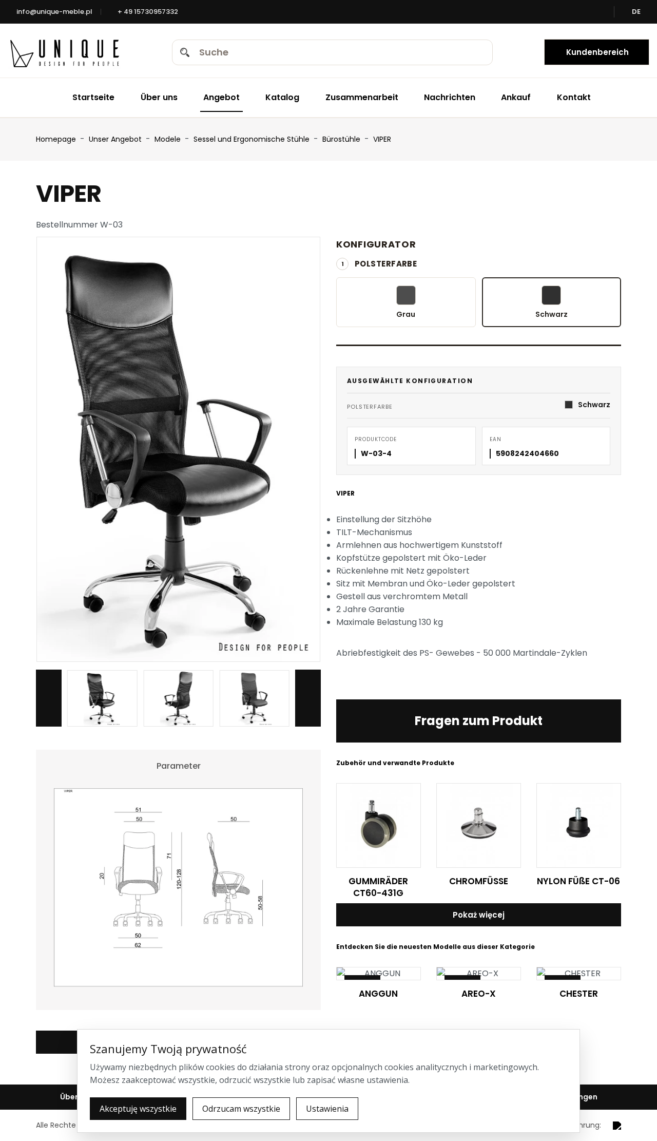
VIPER (382, 139)
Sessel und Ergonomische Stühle (253, 139)
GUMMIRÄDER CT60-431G (378, 887)
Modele (168, 139)
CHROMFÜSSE (478, 881)
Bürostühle (342, 139)
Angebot (221, 97)
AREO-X (478, 993)
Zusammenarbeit (361, 97)
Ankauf (516, 97)
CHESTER (578, 993)
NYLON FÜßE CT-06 (578, 881)
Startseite (93, 97)
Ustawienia (327, 1108)
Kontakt (574, 97)
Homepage (56, 139)
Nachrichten (449, 97)
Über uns (159, 97)
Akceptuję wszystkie (138, 1108)
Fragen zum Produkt (479, 720)
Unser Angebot (116, 139)
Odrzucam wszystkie (241, 1108)
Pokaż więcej (479, 914)
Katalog (282, 97)
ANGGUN (378, 993)
